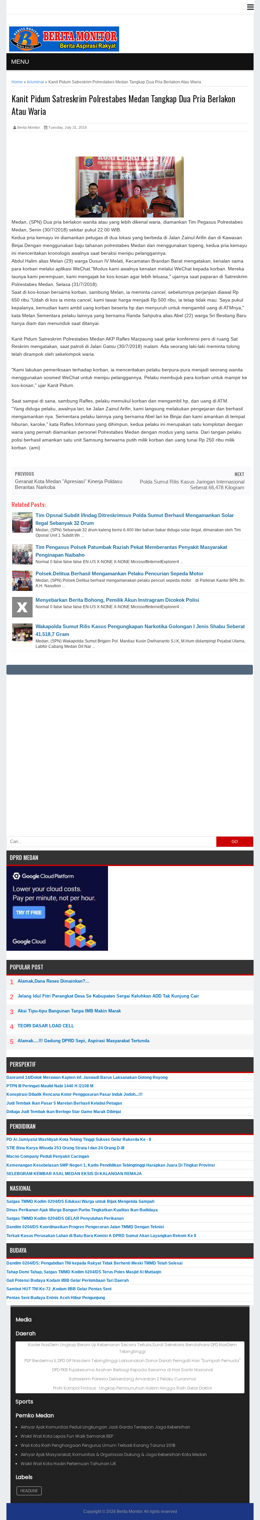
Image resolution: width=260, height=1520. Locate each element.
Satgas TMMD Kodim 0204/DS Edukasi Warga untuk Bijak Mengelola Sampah (80, 1201)
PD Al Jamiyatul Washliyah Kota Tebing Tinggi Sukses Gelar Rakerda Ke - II (78, 1139)
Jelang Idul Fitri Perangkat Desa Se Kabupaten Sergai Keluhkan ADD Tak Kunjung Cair (108, 996)
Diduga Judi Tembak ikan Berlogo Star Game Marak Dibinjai (63, 1111)
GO (235, 841)
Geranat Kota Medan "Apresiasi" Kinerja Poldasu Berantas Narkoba (68, 484)
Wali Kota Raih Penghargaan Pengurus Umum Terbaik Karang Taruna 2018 (98, 1445)
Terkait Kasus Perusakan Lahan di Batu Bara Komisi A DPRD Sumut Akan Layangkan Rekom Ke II (101, 1235)
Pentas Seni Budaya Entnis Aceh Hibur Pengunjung (55, 1297)
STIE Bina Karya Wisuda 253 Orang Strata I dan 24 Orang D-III (65, 1148)
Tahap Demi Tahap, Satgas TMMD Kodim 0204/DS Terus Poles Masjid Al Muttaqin (83, 1272)
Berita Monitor (129, 1511)
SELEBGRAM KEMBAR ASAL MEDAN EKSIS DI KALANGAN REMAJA (74, 1173)
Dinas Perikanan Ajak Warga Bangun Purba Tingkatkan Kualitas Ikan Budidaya (82, 1210)
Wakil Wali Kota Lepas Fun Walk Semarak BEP (67, 1436)
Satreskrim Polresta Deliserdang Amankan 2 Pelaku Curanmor (132, 1379)
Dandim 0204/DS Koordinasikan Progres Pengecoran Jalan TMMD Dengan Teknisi (85, 1227)
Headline (29, 1491)
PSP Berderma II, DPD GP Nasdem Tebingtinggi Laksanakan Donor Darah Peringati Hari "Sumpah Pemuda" (132, 1360)
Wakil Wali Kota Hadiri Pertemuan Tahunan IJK (68, 1463)
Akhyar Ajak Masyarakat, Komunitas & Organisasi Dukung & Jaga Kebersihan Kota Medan (114, 1454)
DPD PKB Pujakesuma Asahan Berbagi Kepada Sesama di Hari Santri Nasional (132, 1370)
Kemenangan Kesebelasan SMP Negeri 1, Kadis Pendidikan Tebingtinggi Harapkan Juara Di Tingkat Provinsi (110, 1165)
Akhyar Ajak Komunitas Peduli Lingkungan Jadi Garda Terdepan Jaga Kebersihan (105, 1427)
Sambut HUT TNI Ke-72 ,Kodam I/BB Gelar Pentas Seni (58, 1289)
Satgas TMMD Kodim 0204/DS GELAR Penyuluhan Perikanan (65, 1218)
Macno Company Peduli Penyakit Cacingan (47, 1156)
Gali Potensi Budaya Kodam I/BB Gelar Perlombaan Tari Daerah (67, 1280)
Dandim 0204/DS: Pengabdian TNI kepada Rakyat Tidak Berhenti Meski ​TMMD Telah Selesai (94, 1263)
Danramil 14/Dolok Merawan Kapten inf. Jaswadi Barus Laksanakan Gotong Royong (87, 1077)
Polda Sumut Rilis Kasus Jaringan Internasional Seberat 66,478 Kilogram (192, 484)
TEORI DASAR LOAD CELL (46, 1025)
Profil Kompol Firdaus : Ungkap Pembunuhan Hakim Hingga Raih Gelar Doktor (132, 1388)
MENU (20, 61)
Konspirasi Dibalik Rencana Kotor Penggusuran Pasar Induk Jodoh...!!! (74, 1094)
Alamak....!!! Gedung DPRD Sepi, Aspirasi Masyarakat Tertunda (83, 1040)
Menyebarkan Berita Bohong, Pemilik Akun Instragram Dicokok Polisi (117, 600)
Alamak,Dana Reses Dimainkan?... (53, 981)
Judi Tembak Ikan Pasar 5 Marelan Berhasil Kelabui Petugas (64, 1103)
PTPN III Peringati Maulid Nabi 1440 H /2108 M (49, 1086)
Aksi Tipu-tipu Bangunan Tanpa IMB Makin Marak (69, 1010)
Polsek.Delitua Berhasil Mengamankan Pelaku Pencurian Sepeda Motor (119, 573)
